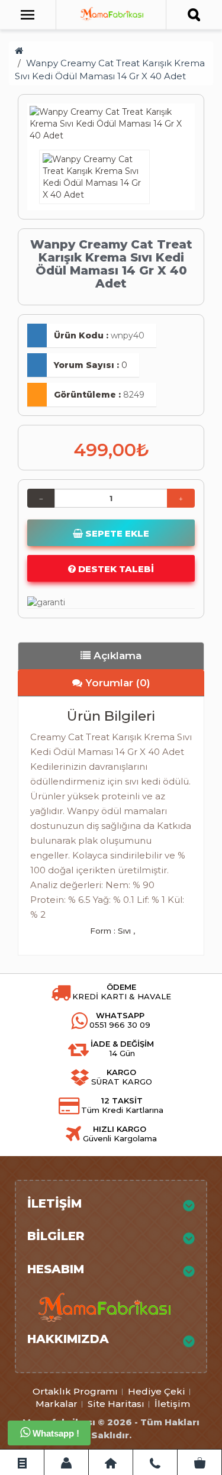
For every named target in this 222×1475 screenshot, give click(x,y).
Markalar (57, 1403)
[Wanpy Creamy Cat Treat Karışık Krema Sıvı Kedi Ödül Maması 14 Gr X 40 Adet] (111, 124)
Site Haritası (116, 1403)
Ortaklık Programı (75, 1391)
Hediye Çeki (156, 1391)
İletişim (172, 1403)
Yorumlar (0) (116, 683)
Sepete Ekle (116, 533)
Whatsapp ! (54, 1433)
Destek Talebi (115, 568)
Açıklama (116, 655)
